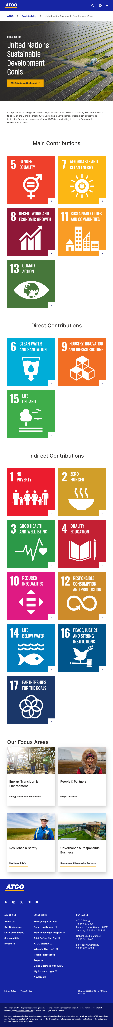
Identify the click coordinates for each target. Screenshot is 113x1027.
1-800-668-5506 (85, 948)
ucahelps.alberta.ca (24, 1011)
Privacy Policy (10, 991)
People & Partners (68, 796)
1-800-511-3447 (84, 939)
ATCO (10, 16)
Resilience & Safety (18, 863)
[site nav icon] (100, 5)
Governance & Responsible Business (78, 863)
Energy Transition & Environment (25, 796)
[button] (31, 180)
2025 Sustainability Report (24, 83)
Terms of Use (26, 991)
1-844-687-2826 (85, 923)
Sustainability (29, 16)
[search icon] (92, 5)
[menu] (107, 5)
